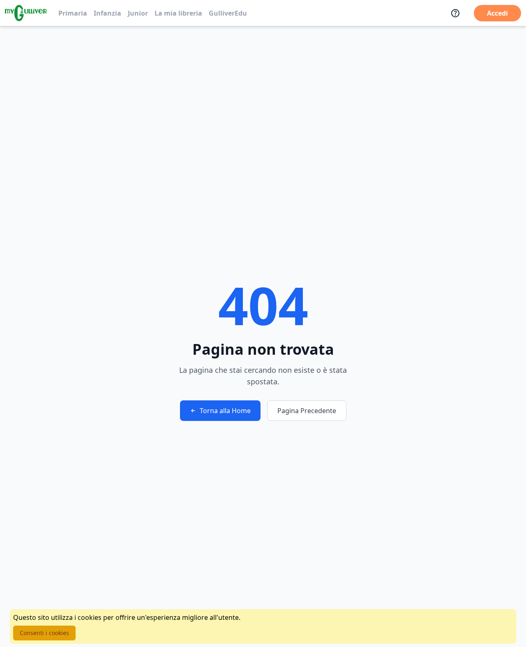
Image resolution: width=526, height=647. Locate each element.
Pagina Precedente (306, 410)
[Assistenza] (455, 13)
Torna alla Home (225, 410)
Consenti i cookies (44, 633)
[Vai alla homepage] (26, 13)
